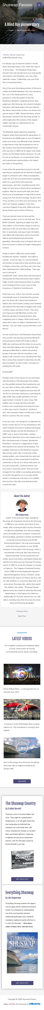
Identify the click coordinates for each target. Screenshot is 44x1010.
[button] (22, 674)
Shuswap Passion (17, 5)
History (6, 55)
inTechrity (34, 1004)
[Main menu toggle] (39, 4)
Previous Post (22, 611)
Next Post (22, 616)
